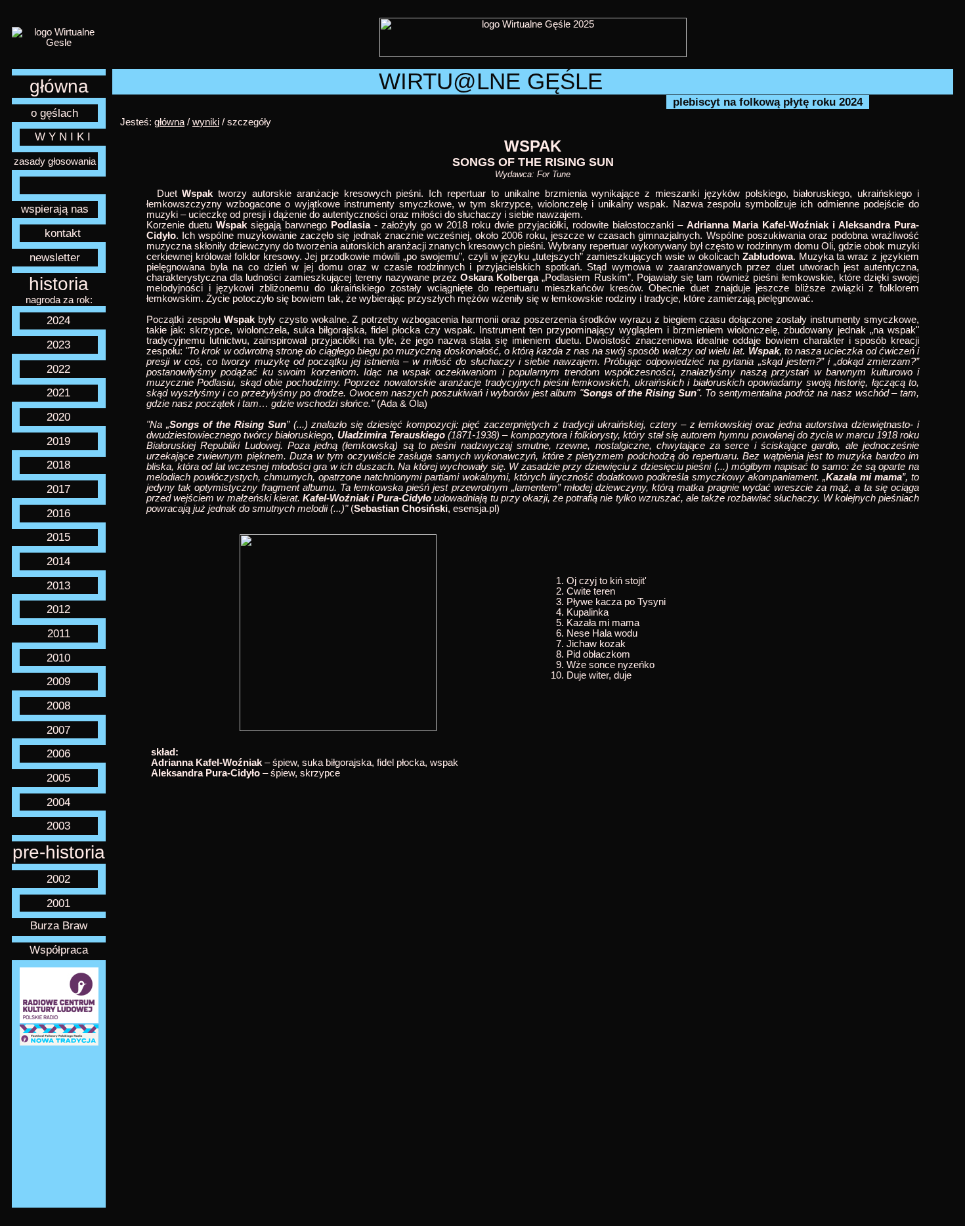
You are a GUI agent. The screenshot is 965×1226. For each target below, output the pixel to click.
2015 (58, 536)
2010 (58, 657)
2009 (58, 681)
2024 (58, 320)
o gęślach (54, 112)
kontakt (63, 233)
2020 (58, 416)
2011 (58, 633)
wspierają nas (55, 208)
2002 (58, 878)
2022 (58, 368)
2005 (58, 777)
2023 (58, 344)
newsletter (55, 257)
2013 (58, 585)
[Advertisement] (59, 1127)
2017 (58, 489)
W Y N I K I (63, 136)
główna (59, 86)
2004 (58, 802)
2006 (58, 753)
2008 (58, 705)
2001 (58, 903)
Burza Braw (58, 925)
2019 (58, 441)
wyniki (205, 122)
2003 (58, 825)
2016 (58, 513)
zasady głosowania (55, 161)
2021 (58, 392)
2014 (58, 561)
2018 (58, 464)
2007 (58, 729)
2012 (58, 609)
